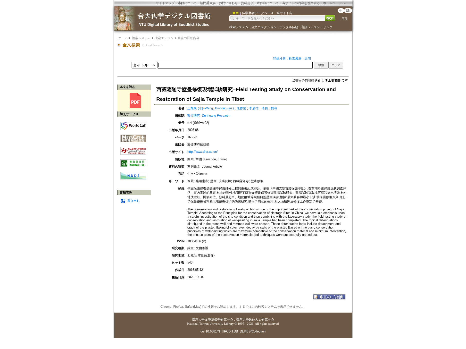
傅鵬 (264, 108)
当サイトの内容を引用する (301, 3)
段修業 (241, 108)
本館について (187, 3)
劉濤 (274, 108)
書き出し (133, 201)
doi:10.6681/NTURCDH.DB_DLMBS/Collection (233, 331)
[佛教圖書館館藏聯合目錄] (133, 161)
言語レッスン (310, 27)
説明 (308, 58)
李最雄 (253, 108)
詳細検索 (279, 58)
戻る (344, 18)
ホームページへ (334, 3)
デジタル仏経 (288, 27)
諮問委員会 (208, 3)
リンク (328, 27)
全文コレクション (263, 27)
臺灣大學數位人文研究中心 (255, 319)
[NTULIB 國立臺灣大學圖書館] (133, 149)
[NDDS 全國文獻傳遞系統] (133, 178)
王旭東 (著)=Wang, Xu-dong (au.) (210, 108)
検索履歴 (295, 58)
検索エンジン (164, 38)
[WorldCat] (133, 125)
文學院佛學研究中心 (219, 319)
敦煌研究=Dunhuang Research (208, 115)
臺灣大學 (198, 319)
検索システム (238, 27)
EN (348, 10)
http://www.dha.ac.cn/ (202, 151)
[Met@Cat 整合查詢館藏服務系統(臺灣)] (133, 136)
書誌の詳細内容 (188, 38)
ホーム (123, 38)
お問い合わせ (228, 3)
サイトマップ (165, 3)
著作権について (268, 3)
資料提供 (247, 3)
